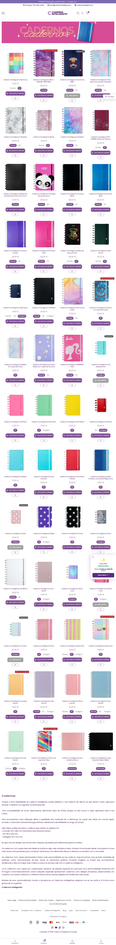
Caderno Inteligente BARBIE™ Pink (72, 366)
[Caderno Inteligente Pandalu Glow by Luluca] (43, 177)
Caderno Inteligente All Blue (15, 477)
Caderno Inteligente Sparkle (72, 137)
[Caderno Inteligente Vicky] (72, 517)
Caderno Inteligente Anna (15, 533)
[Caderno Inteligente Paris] (43, 629)
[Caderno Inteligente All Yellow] (72, 405)
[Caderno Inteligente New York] (72, 629)
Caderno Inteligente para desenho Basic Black (101, 759)
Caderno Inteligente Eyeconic (101, 646)
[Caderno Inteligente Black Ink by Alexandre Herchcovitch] (15, 177)
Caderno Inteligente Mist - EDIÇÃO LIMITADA (44, 81)
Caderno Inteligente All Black (44, 308)
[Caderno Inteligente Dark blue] (15, 291)
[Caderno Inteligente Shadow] (15, 120)
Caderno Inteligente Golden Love (100, 590)
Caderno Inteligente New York (72, 646)
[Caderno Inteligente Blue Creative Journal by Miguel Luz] (100, 460)
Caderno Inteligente (52, 910)
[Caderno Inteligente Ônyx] (100, 517)
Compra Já (72, 2)
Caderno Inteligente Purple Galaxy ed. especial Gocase (44, 366)
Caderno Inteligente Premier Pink (43, 252)
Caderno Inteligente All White (15, 589)
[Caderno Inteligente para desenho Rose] (72, 741)
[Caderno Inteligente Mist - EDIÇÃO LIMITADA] (43, 100)
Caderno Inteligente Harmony (15, 80)
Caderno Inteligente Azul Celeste (44, 478)
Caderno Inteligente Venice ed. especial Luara (100, 309)
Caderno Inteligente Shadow (15, 137)
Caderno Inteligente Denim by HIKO (72, 81)
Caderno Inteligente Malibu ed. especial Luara (15, 366)
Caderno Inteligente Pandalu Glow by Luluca (43, 195)
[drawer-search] (78, 13)
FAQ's (103, 910)
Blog (64, 910)
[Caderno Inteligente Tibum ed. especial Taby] (43, 778)
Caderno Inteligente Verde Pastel (15, 759)
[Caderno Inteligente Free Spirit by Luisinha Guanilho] (100, 63)
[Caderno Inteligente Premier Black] (72, 177)
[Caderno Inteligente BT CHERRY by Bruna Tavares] (100, 120)
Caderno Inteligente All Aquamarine (100, 366)
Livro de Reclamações (58, 904)
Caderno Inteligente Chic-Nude (43, 590)
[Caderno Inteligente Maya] (43, 517)
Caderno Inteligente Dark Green (101, 252)
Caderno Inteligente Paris (43, 646)
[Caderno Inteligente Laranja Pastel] (15, 721)
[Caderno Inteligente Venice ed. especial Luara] (100, 328)
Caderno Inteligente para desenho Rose (72, 759)
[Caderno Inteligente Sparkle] (72, 120)
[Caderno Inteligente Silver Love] (72, 572)
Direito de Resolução (100, 900)
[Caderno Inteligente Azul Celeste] (43, 460)
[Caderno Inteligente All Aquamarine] (100, 385)
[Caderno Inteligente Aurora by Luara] (72, 291)
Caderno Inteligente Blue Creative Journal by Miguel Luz (100, 478)
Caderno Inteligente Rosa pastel (72, 702)
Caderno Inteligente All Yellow (72, 422)
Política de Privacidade (27, 900)
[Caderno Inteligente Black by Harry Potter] (72, 234)
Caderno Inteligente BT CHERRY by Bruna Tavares (101, 138)
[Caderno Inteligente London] (15, 664)
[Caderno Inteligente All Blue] (15, 460)
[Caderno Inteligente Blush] (43, 120)
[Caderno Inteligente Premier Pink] (43, 234)
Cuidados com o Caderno (31, 910)
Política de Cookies (46, 900)
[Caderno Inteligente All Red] (100, 405)
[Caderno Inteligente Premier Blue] (100, 177)
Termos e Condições (82, 900)
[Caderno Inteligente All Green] (43, 405)
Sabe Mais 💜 (103, 575)
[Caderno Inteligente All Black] (43, 291)
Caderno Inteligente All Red (100, 422)
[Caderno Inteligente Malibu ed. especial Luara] (15, 348)
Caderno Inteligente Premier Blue (100, 195)
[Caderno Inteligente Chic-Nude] (43, 572)
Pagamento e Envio (63, 900)
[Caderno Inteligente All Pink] (15, 405)
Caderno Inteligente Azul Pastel (101, 702)
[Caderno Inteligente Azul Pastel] (100, 684)
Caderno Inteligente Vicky (72, 533)
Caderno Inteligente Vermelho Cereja (72, 478)
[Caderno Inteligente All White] (15, 572)
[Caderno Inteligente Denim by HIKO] (72, 100)
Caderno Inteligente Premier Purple (15, 252)
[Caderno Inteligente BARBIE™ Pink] (72, 348)
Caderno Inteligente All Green (44, 422)
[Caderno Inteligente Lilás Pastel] (43, 684)
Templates (94, 910)
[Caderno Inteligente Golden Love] (100, 609)
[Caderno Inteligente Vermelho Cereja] (72, 460)
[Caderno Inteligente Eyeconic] (100, 664)
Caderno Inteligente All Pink (15, 422)
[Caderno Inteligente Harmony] (15, 63)
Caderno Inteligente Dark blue (15, 308)
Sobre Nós (14, 910)
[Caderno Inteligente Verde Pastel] (15, 741)
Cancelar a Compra (58, 916)
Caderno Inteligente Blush (43, 137)
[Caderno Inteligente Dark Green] (100, 234)
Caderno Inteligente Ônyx (100, 533)
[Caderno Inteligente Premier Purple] (15, 234)
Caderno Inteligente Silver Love (72, 590)
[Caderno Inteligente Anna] (15, 552)
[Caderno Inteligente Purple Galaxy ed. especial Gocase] (43, 348)
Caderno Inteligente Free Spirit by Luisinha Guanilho (100, 81)
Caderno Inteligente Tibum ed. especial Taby (43, 759)
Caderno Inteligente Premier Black (72, 195)
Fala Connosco (81, 910)
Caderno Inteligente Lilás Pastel (44, 702)
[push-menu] (3, 13)
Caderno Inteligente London (15, 646)
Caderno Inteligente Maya (43, 533)
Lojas (71, 910)
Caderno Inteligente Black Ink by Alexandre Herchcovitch (15, 195)
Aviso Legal (12, 900)
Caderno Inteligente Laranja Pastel (15, 702)
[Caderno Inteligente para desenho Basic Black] (100, 741)
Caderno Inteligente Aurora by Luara (72, 309)
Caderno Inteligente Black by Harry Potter (72, 252)
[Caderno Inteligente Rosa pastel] (72, 684)
